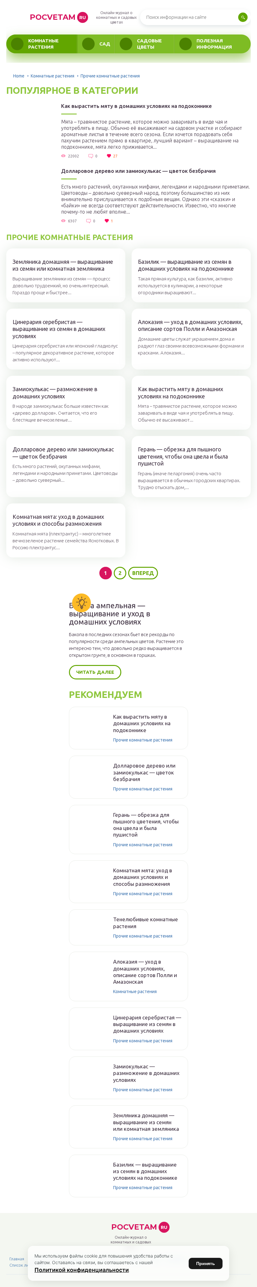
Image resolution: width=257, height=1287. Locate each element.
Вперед (143, 573)
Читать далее (95, 672)
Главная (16, 1259)
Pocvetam (58, 17)
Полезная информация (214, 44)
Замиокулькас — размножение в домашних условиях (55, 392)
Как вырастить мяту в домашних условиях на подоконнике (136, 106)
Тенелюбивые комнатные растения (145, 922)
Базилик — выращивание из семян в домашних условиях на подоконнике (186, 265)
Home (18, 75)
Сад (104, 43)
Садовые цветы (149, 44)
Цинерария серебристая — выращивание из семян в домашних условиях (59, 329)
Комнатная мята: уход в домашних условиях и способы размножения (58, 520)
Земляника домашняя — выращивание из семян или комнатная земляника (63, 265)
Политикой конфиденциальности (81, 1270)
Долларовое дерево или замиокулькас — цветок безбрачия (138, 171)
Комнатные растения (43, 44)
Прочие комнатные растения (142, 739)
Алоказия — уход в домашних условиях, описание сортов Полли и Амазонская (190, 325)
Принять (205, 1263)
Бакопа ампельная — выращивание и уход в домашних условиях (109, 614)
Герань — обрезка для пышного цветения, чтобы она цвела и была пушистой (183, 456)
